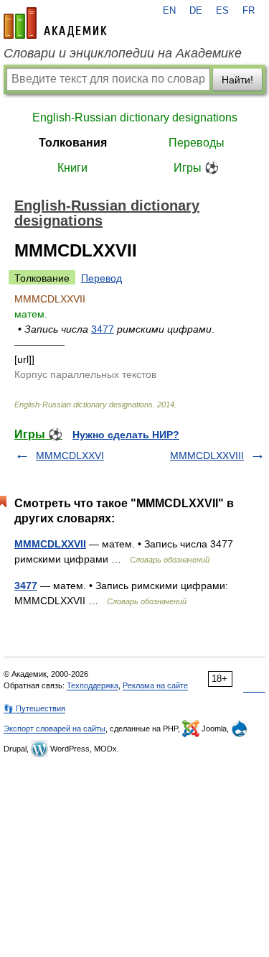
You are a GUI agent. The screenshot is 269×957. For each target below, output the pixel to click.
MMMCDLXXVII (50, 544)
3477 (102, 329)
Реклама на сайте (155, 685)
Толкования (73, 143)
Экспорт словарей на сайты (54, 728)
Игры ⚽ (196, 168)
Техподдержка (92, 685)
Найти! (237, 79)
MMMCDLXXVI (70, 455)
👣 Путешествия (34, 708)
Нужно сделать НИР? (125, 434)
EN (169, 11)
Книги (72, 168)
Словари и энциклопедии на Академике (123, 53)
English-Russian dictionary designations (134, 117)
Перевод (101, 278)
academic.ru (55, 23)
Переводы (197, 143)
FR (248, 11)
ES (222, 11)
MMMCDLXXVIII (207, 455)
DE (195, 11)
